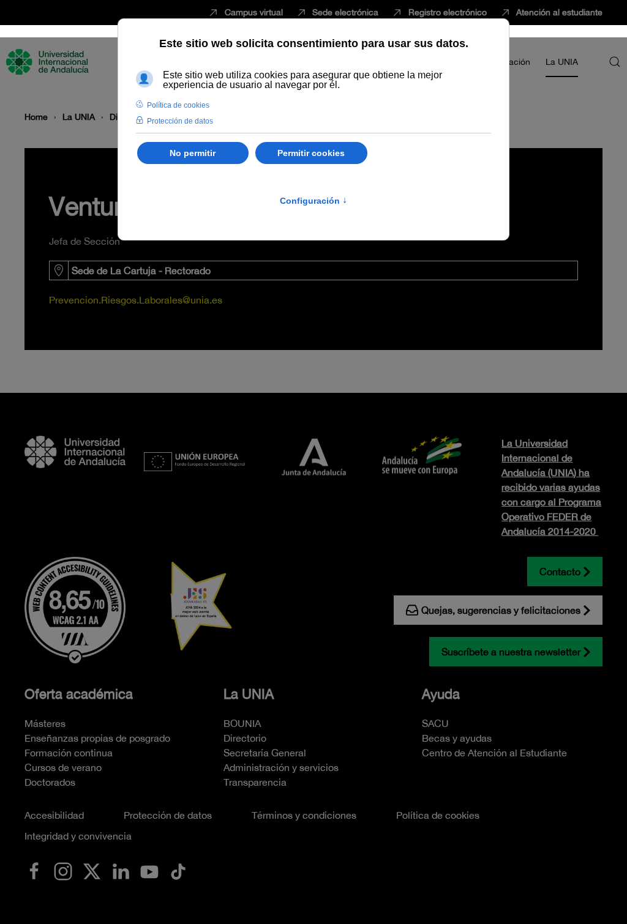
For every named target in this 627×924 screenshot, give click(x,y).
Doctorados (49, 782)
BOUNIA (242, 723)
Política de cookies (437, 815)
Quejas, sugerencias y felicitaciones (500, 610)
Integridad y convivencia (78, 835)
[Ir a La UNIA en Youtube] (149, 870)
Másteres (45, 723)
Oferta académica (78, 694)
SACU (435, 723)
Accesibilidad (54, 815)
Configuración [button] (313, 201)
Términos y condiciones (304, 815)
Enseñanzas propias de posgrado (97, 737)
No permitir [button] (193, 153)
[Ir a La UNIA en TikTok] (178, 870)
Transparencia (255, 782)
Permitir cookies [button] (311, 153)
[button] (615, 61)
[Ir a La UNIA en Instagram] (63, 870)
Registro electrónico (447, 12)
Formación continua (68, 752)
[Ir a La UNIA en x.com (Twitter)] (92, 870)
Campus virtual (254, 12)
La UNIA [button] (562, 62)
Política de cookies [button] (178, 105)
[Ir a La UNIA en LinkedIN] (120, 870)
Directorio (244, 737)
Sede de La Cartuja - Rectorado (141, 270)
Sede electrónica (345, 12)
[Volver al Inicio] (49, 61)
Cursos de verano (63, 767)
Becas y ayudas (457, 737)
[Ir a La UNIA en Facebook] (34, 870)
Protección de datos (168, 815)
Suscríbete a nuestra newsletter (510, 651)
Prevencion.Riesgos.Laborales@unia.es (135, 299)
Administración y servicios (281, 767)
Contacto (559, 571)
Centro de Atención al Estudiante (494, 752)
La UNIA (248, 694)
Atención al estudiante (559, 12)
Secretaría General (264, 752)
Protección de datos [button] (180, 121)
